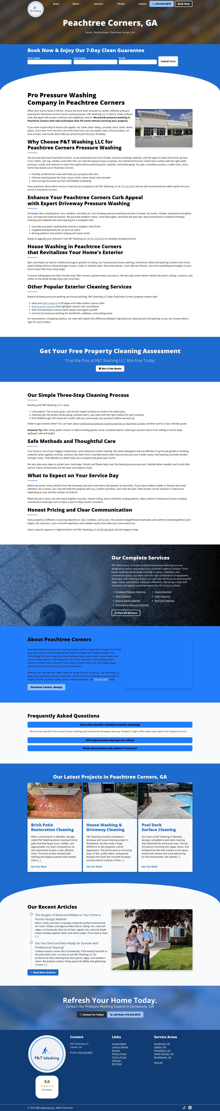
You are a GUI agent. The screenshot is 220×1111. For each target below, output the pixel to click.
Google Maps (119, 1043)
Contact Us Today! (93, 1014)
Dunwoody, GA (162, 1043)
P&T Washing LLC (45, 1107)
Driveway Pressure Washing (130, 591)
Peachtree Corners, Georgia (46, 687)
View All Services (127, 612)
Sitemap (116, 1060)
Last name (81, 57)
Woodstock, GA (162, 1050)
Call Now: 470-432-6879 (126, 1014)
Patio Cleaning (162, 596)
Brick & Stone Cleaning (128, 600)
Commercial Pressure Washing (132, 605)
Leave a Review (120, 1047)
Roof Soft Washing (164, 600)
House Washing (163, 591)
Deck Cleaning (123, 596)
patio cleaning (49, 303)
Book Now (184, 3)
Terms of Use (119, 1057)
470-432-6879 (163, 3)
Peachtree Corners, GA (123, 32)
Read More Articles (44, 972)
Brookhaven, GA (162, 1057)
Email (123, 57)
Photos (121, 3)
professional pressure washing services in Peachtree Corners (112, 423)
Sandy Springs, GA (164, 1053)
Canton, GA (160, 1047)
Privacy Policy (119, 1053)
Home (56, 3)
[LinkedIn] (189, 1108)
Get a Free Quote (111, 368)
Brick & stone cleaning (44, 306)
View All (158, 1062)
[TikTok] (184, 1108)
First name (35, 57)
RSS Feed (117, 1063)
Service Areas (101, 32)
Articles (116, 1050)
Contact (142, 3)
